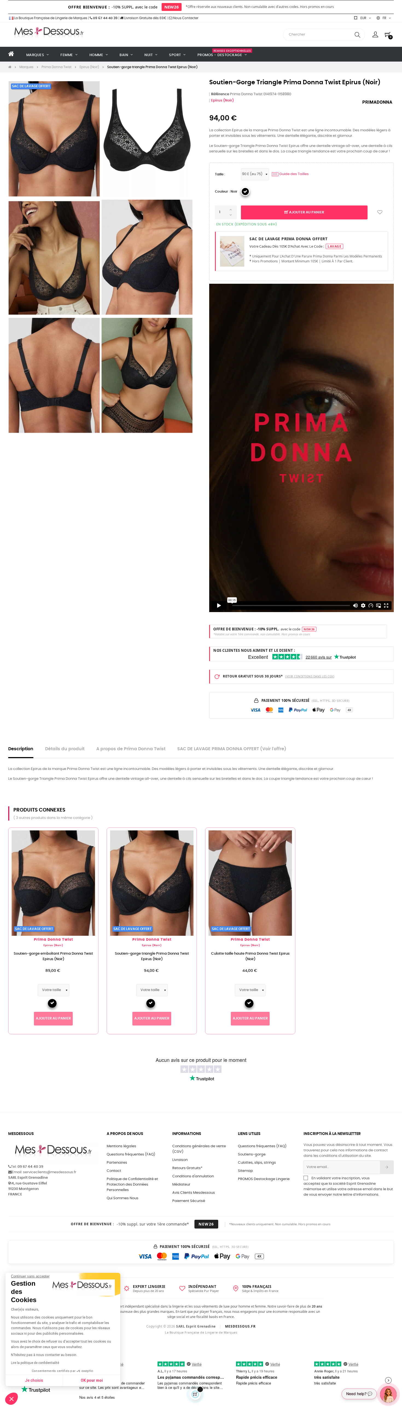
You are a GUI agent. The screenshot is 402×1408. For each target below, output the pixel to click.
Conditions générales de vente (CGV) (199, 1149)
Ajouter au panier (306, 212)
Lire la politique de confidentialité (35, 1363)
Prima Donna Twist (53, 939)
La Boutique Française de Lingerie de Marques (50, 18)
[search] (357, 34)
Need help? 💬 (359, 1393)
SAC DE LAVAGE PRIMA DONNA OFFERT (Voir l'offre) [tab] (231, 749)
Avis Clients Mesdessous (193, 1193)
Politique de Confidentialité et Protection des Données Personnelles (132, 1184)
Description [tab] (20, 749)
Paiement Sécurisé (188, 1201)
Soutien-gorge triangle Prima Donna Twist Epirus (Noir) (152, 956)
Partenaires (117, 1162)
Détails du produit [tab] (65, 749)
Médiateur (181, 1184)
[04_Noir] (245, 191)
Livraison (180, 1160)
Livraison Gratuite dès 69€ (145, 18)
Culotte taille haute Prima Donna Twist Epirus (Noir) (250, 956)
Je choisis (34, 1380)
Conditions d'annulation (193, 1176)
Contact (114, 1171)
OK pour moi (92, 1380)
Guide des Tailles (291, 174)
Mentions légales (121, 1146)
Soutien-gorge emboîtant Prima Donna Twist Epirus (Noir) (53, 956)
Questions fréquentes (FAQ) (131, 1154)
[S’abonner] (387, 1167)
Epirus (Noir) (222, 100)
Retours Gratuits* (187, 1168)
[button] (11, 1398)
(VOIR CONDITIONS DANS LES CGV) (309, 676)
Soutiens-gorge (252, 1154)
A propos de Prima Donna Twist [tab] (130, 749)
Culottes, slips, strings (257, 1162)
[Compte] (375, 34)
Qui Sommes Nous (122, 1198)
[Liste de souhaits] (380, 212)
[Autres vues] (94, 834)
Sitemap (245, 1171)
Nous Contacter (185, 18)
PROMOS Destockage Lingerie (264, 1179)
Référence (220, 94)
